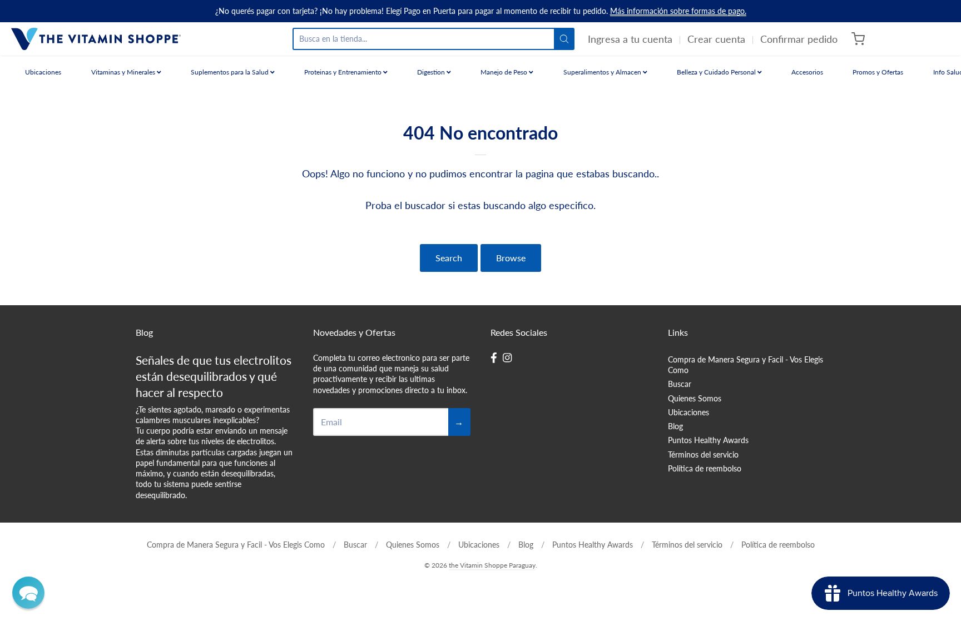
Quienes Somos (694, 398)
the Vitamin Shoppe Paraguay (492, 565)
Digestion (432, 72)
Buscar (679, 384)
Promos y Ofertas (878, 72)
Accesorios (807, 72)
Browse (511, 257)
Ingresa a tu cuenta (630, 39)
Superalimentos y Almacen (603, 72)
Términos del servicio (703, 454)
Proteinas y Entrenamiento (343, 72)
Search (448, 257)
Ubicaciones (43, 72)
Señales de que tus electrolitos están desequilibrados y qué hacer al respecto (213, 376)
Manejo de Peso (505, 72)
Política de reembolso (704, 468)
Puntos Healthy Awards (708, 440)
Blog (675, 426)
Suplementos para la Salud (230, 72)
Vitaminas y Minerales (124, 72)
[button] (28, 593)
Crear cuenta (716, 39)
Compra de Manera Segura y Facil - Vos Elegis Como (745, 365)
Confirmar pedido (799, 39)
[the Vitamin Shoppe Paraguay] (96, 39)
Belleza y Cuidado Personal (717, 72)
